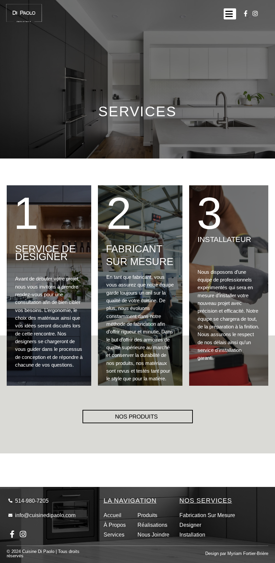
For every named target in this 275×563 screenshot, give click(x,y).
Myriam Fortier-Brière (247, 553)
